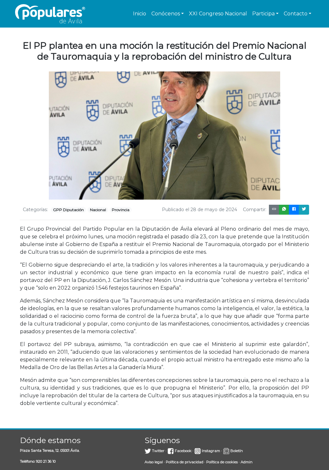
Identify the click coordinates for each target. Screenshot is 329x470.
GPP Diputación (68, 209)
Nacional (98, 209)
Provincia (120, 209)
